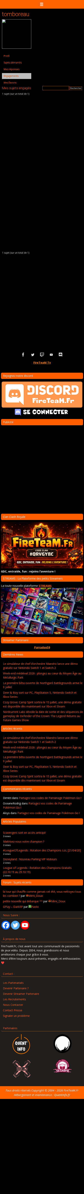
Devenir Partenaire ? (16, 988)
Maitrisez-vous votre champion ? (23, 841)
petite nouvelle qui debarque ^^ (23, 901)
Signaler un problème (16, 1016)
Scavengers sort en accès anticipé (24, 833)
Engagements (11, 76)
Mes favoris (10, 82)
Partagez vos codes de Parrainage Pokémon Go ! (50, 798)
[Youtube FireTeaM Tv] (51, 355)
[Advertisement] (42, 302)
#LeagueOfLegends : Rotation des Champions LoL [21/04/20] (42, 850)
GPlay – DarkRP (13, 907)
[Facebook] (5, 925)
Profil (7, 56)
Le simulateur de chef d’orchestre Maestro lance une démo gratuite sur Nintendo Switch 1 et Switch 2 (40, 666)
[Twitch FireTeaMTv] (42, 355)
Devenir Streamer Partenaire (21, 994)
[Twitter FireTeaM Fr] (32, 355)
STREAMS (45, 586)
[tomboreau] (16, 48)
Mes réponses (11, 69)
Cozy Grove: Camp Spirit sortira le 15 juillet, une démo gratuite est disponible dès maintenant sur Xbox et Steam (42, 704)
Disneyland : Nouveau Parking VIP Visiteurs (30, 859)
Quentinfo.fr (62, 1095)
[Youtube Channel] (25, 925)
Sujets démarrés (13, 62)
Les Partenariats (13, 983)
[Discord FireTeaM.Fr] (60, 355)
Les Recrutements (14, 999)
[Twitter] (15, 925)
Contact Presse (12, 1010)
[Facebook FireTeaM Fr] (23, 355)
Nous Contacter (13, 1005)
